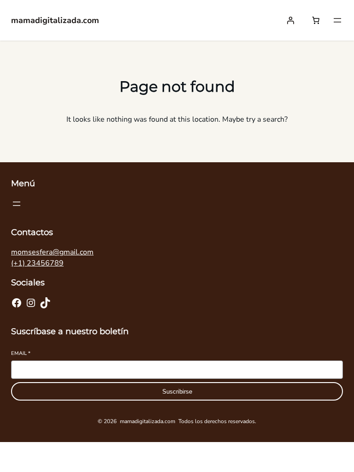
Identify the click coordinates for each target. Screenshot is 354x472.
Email (20, 353)
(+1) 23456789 (37, 263)
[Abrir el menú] (337, 20)
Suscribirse (177, 391)
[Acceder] (290, 20)
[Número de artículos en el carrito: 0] (316, 20)
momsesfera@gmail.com (52, 252)
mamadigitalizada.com (55, 20)
